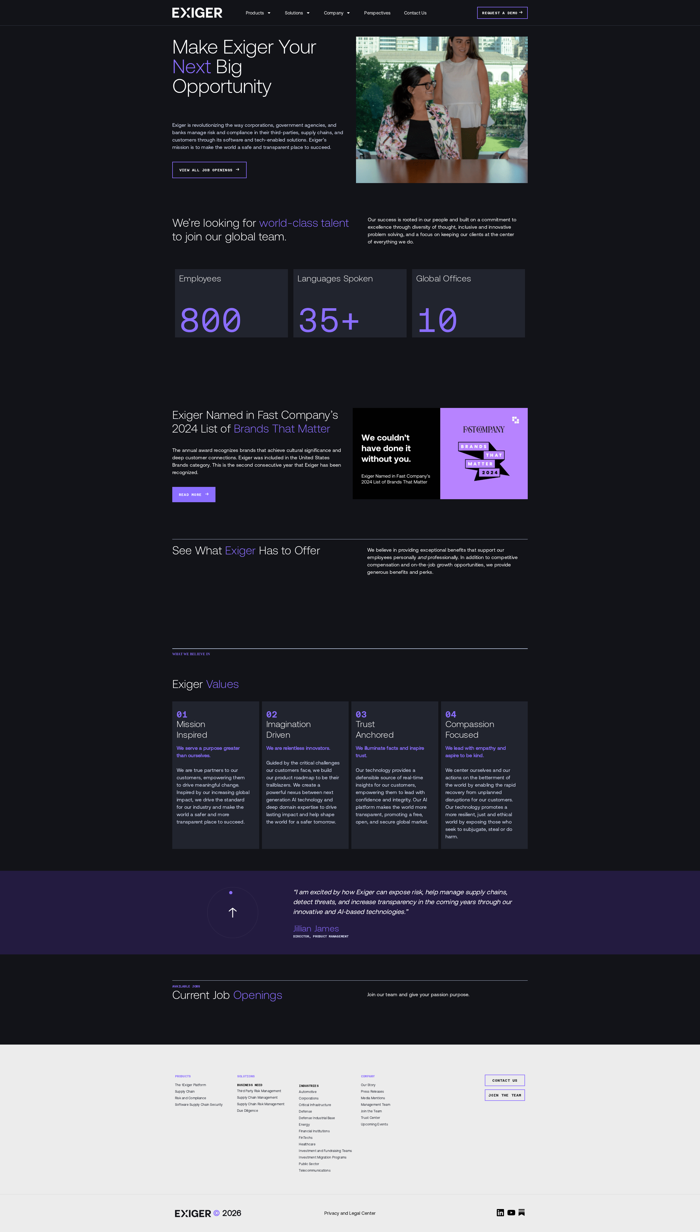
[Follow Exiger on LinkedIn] (500, 1213)
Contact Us (415, 12)
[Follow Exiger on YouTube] (511, 1213)
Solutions (294, 12)
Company (334, 12)
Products (255, 12)
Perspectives (377, 12)
